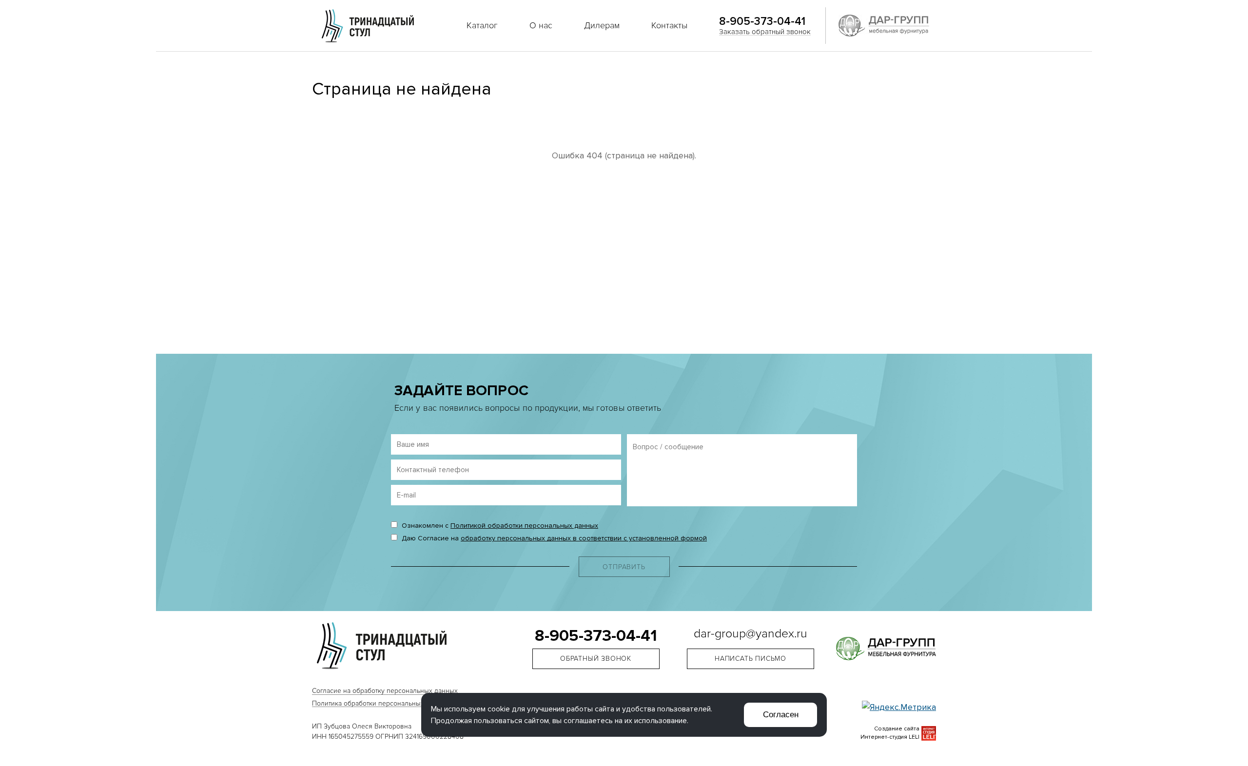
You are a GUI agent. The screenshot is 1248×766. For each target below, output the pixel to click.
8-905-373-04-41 (762, 21)
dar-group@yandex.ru (750, 634)
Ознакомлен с (499, 525)
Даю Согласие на (553, 538)
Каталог (482, 25)
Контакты (669, 25)
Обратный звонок (595, 658)
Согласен (781, 714)
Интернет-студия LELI (889, 737)
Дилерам (602, 25)
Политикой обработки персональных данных (524, 525)
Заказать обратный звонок (765, 31)
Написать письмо (750, 658)
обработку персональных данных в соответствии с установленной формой (584, 538)
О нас (540, 25)
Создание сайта (896, 728)
